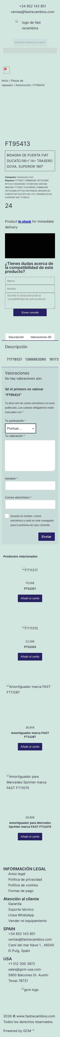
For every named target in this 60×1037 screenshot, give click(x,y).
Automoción (23, 85)
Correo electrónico (18, 497)
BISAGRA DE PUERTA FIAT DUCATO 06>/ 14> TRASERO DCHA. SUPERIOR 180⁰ (28, 194)
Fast (31, 177)
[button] (30, 50)
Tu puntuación (15, 420)
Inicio (5, 80)
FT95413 (25, 197)
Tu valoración (15, 436)
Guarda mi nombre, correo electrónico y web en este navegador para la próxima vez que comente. (32, 520)
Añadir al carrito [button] (30, 598)
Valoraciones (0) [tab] (40, 337)
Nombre (11, 478)
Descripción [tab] (16, 337)
